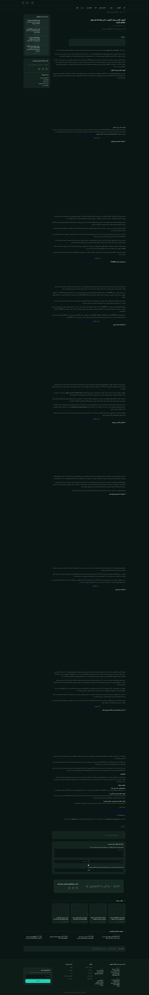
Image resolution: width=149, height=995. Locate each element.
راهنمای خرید (89, 8)
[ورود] (32, 2)
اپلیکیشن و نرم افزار (68, 976)
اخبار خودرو (45, 81)
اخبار (124, 8)
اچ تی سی (70, 979)
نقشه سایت (89, 976)
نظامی (77, 8)
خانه (124, 12)
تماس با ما (90, 973)
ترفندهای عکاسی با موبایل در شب (85, 138)
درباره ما (90, 970)
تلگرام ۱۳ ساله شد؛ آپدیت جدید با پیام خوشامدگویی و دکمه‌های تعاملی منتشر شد (85, 937)
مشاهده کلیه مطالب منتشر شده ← (111, 835)
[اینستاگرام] (73, 887)
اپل (71, 973)
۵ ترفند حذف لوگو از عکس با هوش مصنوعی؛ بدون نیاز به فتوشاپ (98, 918)
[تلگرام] (69, 887)
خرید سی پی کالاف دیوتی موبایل (99, 949)
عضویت (38, 981)
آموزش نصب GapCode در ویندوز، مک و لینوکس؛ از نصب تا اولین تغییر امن (117, 919)
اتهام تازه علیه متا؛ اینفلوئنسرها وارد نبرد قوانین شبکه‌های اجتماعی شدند (59, 937)
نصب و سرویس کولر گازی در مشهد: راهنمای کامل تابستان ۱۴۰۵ (60, 918)
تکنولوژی (119, 8)
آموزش (120, 12)
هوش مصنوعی (102, 8)
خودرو (111, 8)
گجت (95, 8)
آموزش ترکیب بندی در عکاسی (85, 586)
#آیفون (123, 826)
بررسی (82, 8)
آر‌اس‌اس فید (89, 979)
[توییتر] (76, 887)
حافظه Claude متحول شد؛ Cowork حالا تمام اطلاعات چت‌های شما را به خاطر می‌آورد (33, 39)
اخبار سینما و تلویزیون (43, 83)
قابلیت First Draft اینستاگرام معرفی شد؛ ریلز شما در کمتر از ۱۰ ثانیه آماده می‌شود (33, 22)
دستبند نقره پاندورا (112, 949)
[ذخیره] (111, 906)
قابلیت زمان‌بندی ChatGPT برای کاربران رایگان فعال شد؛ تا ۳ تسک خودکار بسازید (33, 30)
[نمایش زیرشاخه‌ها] (116, 8)
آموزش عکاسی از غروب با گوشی (85, 419)
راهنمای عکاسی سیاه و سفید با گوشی (85, 258)
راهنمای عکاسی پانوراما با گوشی (85, 321)
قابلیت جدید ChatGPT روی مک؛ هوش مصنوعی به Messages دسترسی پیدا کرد (34, 937)
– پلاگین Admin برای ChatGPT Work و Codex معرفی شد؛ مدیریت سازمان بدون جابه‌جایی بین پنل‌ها (33, 49)
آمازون (71, 967)
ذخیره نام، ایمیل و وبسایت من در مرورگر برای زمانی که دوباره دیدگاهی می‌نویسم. (105, 867)
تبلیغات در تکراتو (89, 967)
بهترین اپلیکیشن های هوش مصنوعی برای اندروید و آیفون (112, 811)
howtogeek (120, 815)
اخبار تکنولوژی (74, 819)
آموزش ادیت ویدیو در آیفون (119, 813)
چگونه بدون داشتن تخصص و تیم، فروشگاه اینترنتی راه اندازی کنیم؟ (79, 918)
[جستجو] (23, 2)
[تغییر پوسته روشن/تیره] (27, 2)
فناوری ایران (45, 80)
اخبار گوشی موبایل (44, 78)
